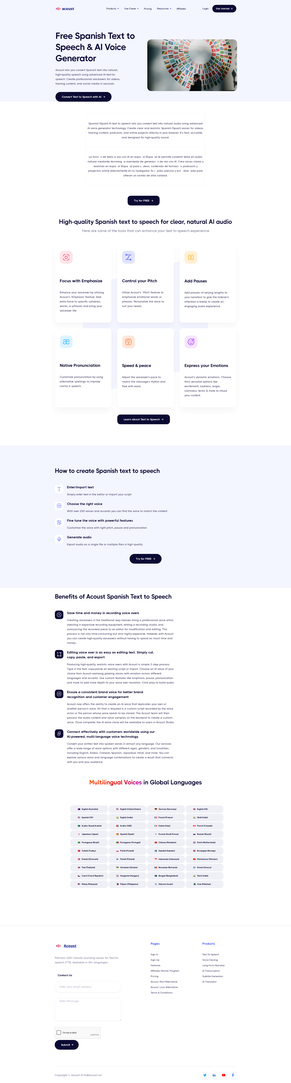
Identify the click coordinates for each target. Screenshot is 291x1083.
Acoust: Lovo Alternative (164, 987)
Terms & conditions (161, 992)
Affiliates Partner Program (165, 970)
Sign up (155, 959)
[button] (112, 8)
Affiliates (181, 8)
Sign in (154, 954)
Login (205, 8)
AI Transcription (211, 970)
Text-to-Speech (210, 954)
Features (155, 965)
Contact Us (65, 975)
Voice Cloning (210, 959)
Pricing (148, 8)
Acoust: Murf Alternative (164, 981)
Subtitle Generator (212, 976)
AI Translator (209, 981)
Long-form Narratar (213, 965)
